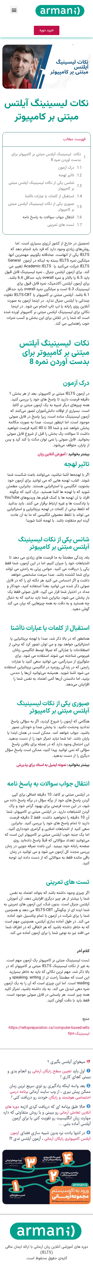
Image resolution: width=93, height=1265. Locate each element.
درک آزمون (66, 168)
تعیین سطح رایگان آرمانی (52, 1071)
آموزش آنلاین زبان (52, 454)
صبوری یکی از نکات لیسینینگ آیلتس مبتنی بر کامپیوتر (41, 207)
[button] (14, 10)
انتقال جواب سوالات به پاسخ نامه (48, 217)
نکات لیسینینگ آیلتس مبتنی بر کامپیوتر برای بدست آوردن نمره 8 (46, 157)
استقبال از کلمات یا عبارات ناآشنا (49, 196)
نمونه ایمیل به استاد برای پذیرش (41, 765)
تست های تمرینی (60, 225)
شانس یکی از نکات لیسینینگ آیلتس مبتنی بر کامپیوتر (41, 186)
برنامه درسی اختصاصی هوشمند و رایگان (50, 1094)
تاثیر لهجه (66, 175)
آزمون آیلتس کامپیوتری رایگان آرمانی (50, 1136)
